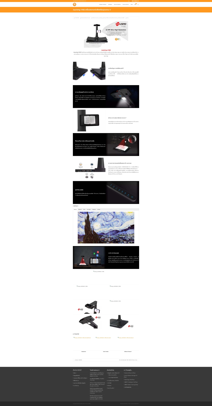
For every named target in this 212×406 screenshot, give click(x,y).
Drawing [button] (75, 209)
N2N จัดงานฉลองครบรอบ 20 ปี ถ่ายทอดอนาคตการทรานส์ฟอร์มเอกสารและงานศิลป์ (96, 397)
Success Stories (126, 4)
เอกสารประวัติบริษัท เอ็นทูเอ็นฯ (80, 383)
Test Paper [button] (89, 209)
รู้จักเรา (75, 373)
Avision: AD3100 (78, 360)
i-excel (132, 403)
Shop (132, 4)
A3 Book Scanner (95, 17)
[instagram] (133, 1)
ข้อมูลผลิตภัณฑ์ (77, 375)
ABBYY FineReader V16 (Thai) (131, 382)
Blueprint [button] (80, 209)
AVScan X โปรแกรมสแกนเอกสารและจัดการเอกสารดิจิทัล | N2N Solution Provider (97, 384)
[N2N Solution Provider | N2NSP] (73, 4)
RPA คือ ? (109, 385)
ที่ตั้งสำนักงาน (76, 380)
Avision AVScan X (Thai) (130, 373)
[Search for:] (138, 4)
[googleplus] (135, 1)
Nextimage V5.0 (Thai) (129, 379)
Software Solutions (102, 4)
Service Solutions (117, 4)
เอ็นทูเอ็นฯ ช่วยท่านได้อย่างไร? (114, 373)
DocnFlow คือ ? (111, 388)
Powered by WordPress (124, 403)
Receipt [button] (99, 209)
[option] (131, 1)
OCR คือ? (110, 383)
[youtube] (136, 1)
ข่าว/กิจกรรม (76, 385)
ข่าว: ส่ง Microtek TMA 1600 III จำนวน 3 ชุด (128, 360)
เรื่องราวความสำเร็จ (112, 375)
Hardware (110, 4)
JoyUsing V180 (105, 17)
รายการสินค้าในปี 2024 (113, 377)
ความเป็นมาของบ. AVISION (113, 380)
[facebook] (132, 1)
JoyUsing (100, 17)
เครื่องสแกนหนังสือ (121, 17)
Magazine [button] (94, 209)
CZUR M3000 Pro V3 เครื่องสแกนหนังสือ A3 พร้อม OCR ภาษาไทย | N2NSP (97, 375)
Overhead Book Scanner (85, 17)
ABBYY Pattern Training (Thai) (131, 384)
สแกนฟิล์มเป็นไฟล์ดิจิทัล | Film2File (97, 378)
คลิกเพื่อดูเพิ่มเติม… (128, 387)
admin (127, 17)
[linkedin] (138, 1)
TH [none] (128, 1)
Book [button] (84, 209)
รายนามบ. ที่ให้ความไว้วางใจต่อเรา (80, 378)
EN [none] (130, 1)
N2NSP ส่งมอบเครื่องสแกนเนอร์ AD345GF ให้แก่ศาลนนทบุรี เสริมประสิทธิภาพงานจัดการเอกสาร (96, 390)
